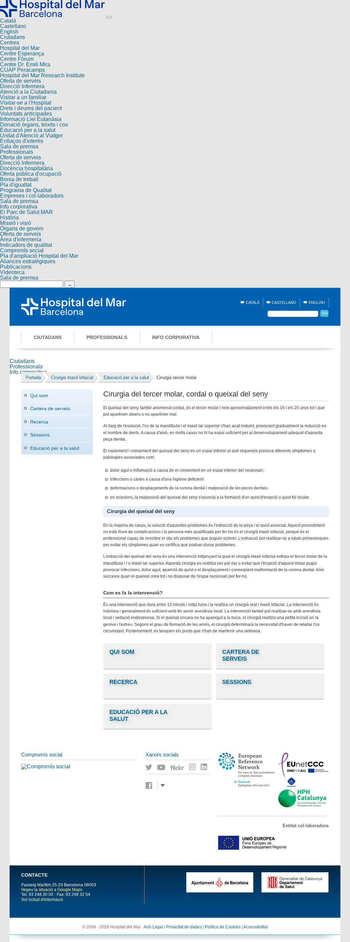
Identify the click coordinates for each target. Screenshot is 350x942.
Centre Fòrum (16, 59)
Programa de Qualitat (26, 190)
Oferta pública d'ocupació (31, 174)
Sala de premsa (19, 146)
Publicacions (15, 267)
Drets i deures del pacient (31, 108)
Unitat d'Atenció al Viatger (31, 135)
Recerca (39, 422)
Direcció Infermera (22, 86)
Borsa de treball (19, 179)
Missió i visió (15, 223)
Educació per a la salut (27, 130)
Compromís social (22, 250)
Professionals (16, 152)
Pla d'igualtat (15, 185)
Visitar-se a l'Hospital (25, 103)
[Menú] (109, 17)
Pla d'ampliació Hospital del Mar (39, 256)
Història (9, 217)
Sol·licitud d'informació (42, 899)
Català (8, 21)
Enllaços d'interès (21, 141)
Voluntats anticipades (26, 114)
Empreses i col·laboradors (32, 196)
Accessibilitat (255, 927)
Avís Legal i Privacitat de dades (173, 927)
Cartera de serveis (50, 408)
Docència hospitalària (26, 168)
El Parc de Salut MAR (26, 212)
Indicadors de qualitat (26, 245)
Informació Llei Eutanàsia (31, 119)
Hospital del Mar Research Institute (42, 75)
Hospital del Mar (20, 48)
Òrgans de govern (21, 228)
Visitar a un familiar (23, 97)
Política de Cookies (223, 927)
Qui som (39, 395)
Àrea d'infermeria (20, 239)
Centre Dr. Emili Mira (25, 64)
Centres (9, 42)
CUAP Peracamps (22, 70)
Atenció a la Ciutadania (28, 92)
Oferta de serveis (20, 81)
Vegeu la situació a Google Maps (51, 889)
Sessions (40, 435)
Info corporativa (18, 207)
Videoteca (12, 272)
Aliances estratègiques (27, 261)
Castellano (13, 26)
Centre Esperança (22, 53)
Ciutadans (12, 37)
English (9, 32)
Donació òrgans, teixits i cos (34, 124)
